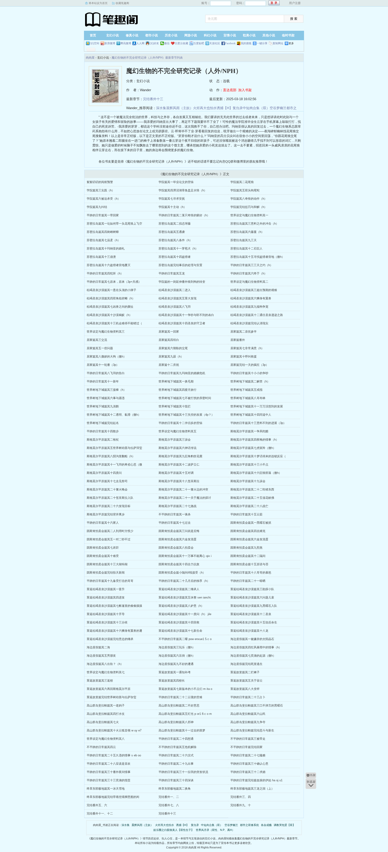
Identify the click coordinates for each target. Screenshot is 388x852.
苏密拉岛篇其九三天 (243, 240)
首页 (93, 35)
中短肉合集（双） (256, 108)
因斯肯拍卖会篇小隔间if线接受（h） (182, 572)
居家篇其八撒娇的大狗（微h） (106, 356)
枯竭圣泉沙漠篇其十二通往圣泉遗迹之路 (256, 315)
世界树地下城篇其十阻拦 (175, 406)
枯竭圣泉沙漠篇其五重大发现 (177, 298)
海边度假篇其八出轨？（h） (105, 664)
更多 (291, 43)
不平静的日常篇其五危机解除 (177, 747)
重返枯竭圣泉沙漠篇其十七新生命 (180, 630)
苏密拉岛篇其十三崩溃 (101, 256)
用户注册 (295, 3)
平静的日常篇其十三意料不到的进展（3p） (258, 423)
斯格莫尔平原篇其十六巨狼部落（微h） (256, 473)
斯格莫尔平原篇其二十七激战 (177, 506)
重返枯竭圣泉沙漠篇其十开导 (106, 614)
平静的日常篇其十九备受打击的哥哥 (110, 581)
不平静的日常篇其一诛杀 (175, 514)
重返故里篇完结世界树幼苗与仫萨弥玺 (111, 697)
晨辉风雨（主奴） (179, 108)
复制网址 (278, 43)
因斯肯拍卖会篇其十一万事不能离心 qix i (185, 556)
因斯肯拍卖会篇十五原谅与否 (249, 564)
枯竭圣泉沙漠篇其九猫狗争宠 (249, 306)
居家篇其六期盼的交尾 (173, 348)
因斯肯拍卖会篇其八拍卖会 (176, 547)
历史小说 (171, 35)
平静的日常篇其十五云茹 (246, 514)
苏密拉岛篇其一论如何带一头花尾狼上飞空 (114, 223)
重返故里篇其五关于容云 (246, 680)
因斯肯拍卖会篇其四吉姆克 (247, 531)
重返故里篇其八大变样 (245, 689)
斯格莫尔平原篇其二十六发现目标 (108, 506)
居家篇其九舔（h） (171, 356)
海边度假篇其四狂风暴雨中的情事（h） (256, 647)
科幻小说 (210, 35)
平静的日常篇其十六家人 (103, 522)
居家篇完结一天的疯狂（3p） (249, 364)
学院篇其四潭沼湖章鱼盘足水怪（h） (183, 190)
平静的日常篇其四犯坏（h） (105, 273)
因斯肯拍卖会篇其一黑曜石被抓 (250, 522)
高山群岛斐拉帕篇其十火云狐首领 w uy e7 (114, 730)
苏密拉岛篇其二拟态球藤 (175, 223)
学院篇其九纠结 (97, 207)
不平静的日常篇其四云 (101, 747)
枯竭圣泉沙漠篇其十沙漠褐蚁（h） (109, 315)
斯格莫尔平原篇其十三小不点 (249, 464)
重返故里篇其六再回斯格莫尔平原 (108, 689)
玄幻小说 (112, 35)
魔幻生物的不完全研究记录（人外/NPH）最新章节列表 (147, 57)
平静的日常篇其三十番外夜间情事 (108, 772)
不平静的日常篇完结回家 (246, 747)
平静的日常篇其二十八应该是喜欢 (108, 763)
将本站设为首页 (98, 3)
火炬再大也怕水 (205, 108)
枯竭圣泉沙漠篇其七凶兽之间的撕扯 (110, 306)
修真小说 (132, 35)
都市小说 (151, 35)
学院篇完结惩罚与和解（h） (248, 207)
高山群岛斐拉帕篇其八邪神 (176, 722)
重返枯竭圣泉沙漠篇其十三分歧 (107, 622)
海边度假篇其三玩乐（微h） (177, 647)
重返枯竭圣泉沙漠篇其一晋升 (106, 589)
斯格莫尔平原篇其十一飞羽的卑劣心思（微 (114, 464)
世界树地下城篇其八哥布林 (247, 398)
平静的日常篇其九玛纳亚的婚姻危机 (182, 373)
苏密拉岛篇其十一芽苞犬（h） (178, 248)
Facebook (230, 43)
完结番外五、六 (97, 805)
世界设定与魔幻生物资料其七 (106, 672)
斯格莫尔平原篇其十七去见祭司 (107, 481)
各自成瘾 (266, 825)
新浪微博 (109, 43)
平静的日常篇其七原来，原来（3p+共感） (114, 281)
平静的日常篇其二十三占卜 (247, 697)
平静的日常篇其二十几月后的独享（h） (184, 581)
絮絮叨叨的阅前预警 (100, 182)
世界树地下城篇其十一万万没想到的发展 (256, 406)
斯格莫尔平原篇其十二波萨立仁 (179, 464)
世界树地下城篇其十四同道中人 (250, 414)
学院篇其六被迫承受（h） (103, 198)
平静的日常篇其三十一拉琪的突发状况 (183, 772)
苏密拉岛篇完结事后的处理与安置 (180, 265)
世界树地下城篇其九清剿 (103, 406)
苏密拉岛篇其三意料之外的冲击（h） (254, 223)
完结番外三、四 (240, 797)
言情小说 (229, 35)
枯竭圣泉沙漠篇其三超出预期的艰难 (253, 290)
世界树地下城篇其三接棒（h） (106, 389)
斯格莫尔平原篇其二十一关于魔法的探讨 (185, 497)
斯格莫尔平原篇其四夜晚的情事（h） (254, 439)
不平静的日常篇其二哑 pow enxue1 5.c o (185, 639)
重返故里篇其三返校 (100, 680)
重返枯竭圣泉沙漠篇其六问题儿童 (252, 597)
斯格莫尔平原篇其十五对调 (176, 473)
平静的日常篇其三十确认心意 (249, 763)
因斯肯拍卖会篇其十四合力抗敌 (179, 564)
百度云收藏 (181, 43)
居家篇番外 (237, 340)
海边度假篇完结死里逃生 (246, 664)
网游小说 (190, 35)
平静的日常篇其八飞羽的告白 (106, 373)
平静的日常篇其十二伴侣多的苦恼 (180, 423)
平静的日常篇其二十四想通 (176, 738)
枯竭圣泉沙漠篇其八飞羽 (175, 306)
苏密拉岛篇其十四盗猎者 (175, 256)
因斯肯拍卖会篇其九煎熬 (246, 547)
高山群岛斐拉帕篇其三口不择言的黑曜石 (256, 705)
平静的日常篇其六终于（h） (248, 273)
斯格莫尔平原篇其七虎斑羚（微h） (253, 448)
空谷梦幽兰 (278, 108)
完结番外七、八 (169, 805)
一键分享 (262, 43)
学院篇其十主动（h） (172, 207)
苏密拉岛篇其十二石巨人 (246, 248)
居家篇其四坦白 (169, 340)
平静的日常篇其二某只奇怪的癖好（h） (184, 215)
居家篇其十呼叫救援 (243, 356)
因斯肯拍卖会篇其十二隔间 (247, 556)
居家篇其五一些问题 (100, 348)
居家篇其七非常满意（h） (247, 348)
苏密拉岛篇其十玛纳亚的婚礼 (106, 248)
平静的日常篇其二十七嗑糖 (247, 755)
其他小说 (268, 35)
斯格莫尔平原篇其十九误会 (247, 481)
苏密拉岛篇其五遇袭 (172, 232)
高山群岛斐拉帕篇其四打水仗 (106, 713)
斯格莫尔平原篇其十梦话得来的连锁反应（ (258, 456)
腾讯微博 (125, 43)
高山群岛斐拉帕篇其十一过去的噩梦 (182, 730)
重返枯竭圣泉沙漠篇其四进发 (106, 597)
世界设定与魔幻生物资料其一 (249, 215)
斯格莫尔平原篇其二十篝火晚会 (107, 489)
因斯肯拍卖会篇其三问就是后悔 (179, 531)
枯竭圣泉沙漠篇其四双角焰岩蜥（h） (111, 298)
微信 (167, 43)
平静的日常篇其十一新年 (103, 381)
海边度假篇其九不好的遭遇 (176, 664)
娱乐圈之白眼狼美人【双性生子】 (173, 830)
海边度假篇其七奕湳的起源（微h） (253, 655)
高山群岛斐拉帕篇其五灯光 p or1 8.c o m (185, 713)
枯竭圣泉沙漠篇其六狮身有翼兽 (250, 298)
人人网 (140, 43)
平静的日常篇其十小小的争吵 (249, 373)
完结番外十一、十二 (100, 813)
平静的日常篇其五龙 (172, 273)
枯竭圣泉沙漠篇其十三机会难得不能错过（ (114, 323)
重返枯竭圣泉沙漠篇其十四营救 (179, 622)
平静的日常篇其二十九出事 (176, 763)
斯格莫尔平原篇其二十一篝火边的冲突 (183, 489)
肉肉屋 (112, 19)
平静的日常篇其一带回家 (103, 215)
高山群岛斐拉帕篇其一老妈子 (106, 705)
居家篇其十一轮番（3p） (103, 364)
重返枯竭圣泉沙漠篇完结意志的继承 (110, 639)
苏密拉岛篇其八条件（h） (175, 240)
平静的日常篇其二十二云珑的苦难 (180, 697)
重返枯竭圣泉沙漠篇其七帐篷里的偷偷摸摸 (114, 605)
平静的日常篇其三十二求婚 (247, 772)
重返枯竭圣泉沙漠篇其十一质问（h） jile (185, 614)
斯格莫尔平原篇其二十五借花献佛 (252, 497)
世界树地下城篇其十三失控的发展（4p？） (186, 414)
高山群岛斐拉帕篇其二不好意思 (179, 705)
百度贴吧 (198, 43)
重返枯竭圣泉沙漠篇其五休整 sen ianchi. (185, 597)
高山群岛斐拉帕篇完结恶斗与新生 (252, 730)
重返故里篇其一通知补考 (175, 672)
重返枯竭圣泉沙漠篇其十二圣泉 (250, 614)
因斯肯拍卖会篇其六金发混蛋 (177, 539)
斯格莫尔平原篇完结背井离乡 (106, 514)
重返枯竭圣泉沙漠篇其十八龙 (249, 630)
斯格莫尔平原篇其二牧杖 (103, 439)
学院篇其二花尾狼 (242, 182)
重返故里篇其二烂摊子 (245, 672)
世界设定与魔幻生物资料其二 (249, 281)
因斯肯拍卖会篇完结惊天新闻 (106, 572)
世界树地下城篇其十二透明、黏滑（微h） (114, 414)
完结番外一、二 (169, 797)
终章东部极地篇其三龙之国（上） (252, 788)
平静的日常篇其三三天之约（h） (251, 265)
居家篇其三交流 (97, 340)
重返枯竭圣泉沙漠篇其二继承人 (179, 589)
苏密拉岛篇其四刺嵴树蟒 (103, 232)
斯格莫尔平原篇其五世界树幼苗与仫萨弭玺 (114, 448)
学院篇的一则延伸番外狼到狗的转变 (182, 281)
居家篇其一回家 (169, 331)
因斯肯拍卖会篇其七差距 (103, 547)
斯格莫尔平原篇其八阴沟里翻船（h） (111, 456)
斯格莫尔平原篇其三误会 (175, 439)
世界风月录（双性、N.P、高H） (215, 830)
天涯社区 (214, 43)
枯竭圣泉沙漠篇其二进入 (175, 290)
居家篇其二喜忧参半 (243, 331)
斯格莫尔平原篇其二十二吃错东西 (252, 489)
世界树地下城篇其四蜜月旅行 (177, 389)
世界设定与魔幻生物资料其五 (177, 431)
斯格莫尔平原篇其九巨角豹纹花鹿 (180, 456)
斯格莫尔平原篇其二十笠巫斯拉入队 (110, 497)
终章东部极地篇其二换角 (175, 788)
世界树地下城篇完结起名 (103, 423)
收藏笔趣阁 (122, 3)
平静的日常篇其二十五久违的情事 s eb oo (114, 755)
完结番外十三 (153, 99)
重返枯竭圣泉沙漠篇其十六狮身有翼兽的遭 (114, 630)
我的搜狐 (246, 43)
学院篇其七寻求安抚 (172, 198)
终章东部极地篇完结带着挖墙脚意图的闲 (113, 797)
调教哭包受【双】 (284, 825)
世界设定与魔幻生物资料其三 (106, 331)
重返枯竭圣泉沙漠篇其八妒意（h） (181, 605)
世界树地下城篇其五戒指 (246, 389)
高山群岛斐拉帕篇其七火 (103, 722)
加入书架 (245, 90)
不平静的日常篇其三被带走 (247, 738)
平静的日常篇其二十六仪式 (176, 755)
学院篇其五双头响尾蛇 (245, 190)
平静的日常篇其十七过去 (175, 522)
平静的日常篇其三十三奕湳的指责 (108, 780)
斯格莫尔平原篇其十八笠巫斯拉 (179, 481)
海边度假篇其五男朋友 (101, 655)
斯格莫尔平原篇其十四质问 (104, 473)
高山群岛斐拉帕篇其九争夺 (247, 722)
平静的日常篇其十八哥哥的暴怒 (250, 572)
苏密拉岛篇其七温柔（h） (103, 240)
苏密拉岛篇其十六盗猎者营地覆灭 (108, 265)
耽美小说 (249, 35)
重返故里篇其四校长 (172, 680)
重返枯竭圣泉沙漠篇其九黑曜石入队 (253, 605)
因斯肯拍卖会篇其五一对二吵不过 (108, 539)
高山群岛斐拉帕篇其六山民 (247, 713)
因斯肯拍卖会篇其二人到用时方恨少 (110, 531)
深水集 (161, 108)
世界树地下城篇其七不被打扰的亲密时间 (185, 398)
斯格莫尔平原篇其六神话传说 (177, 448)
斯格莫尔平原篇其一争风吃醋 (249, 431)
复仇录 (238, 108)
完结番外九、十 (240, 805)
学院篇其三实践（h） (101, 190)
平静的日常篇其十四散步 (103, 431)
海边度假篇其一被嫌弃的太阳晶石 (252, 639)
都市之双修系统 (249, 825)
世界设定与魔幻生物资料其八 (106, 738)
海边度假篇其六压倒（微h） (177, 655)
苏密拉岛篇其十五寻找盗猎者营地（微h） (257, 256)
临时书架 (288, 35)
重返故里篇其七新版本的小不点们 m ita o (185, 689)
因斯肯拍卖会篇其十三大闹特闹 (107, 564)
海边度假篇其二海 (98, 647)
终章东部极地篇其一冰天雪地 (106, 788)
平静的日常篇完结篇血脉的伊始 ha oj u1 (256, 780)
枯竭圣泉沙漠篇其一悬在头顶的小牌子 (111, 290)
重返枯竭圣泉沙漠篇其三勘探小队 (252, 589)
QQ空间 (94, 43)
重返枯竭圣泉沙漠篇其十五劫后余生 (253, 622)
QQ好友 (154, 43)
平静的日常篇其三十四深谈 (176, 780)
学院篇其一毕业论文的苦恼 (176, 182)
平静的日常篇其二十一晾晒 (247, 581)
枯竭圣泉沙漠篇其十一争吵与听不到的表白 (186, 315)
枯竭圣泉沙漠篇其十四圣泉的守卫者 (182, 323)
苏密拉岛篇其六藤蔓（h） (247, 232)
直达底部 (229, 90)
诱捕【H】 (225, 108)
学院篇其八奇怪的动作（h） (248, 198)
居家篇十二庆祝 (169, 364)
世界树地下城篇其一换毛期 (176, 381)
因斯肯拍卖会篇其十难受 (103, 556)
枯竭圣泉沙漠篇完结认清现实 (249, 323)
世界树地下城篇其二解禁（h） (250, 381)
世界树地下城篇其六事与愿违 (106, 398)
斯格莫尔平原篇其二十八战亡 (249, 506)
